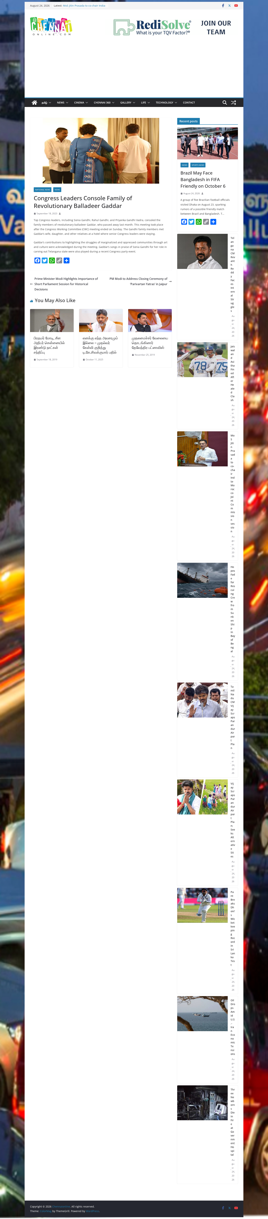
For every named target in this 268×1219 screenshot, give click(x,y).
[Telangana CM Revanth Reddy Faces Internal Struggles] (202, 287)
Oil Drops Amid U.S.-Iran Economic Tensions (233, 1027)
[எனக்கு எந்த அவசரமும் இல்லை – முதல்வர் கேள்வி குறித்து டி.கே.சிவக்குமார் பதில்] (101, 312)
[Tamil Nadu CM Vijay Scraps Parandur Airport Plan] (202, 730)
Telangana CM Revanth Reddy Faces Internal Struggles (233, 274)
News (60, 102)
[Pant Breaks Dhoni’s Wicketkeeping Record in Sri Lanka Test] (202, 941)
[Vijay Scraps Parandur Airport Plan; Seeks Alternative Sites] (202, 832)
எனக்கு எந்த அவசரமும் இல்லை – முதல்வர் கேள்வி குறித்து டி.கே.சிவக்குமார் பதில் (100, 345)
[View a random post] (233, 102)
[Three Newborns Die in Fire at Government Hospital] (202, 1134)
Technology (164, 102)
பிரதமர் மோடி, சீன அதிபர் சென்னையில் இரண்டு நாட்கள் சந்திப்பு (49, 345)
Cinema (79, 102)
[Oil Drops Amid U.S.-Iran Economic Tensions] (202, 1039)
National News (42, 189)
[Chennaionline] (34, 102)
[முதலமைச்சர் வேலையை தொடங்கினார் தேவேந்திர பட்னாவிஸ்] (150, 312)
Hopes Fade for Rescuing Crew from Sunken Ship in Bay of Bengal (233, 609)
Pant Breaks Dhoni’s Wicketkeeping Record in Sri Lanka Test (233, 928)
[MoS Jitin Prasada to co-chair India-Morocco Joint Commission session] (202, 496)
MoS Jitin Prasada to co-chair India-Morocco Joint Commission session (233, 483)
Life (143, 102)
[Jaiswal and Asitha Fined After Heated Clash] (202, 385)
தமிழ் (44, 102)
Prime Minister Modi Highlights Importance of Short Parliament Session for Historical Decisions (66, 284)
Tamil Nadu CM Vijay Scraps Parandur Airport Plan (233, 717)
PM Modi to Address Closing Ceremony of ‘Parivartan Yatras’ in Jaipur (138, 281)
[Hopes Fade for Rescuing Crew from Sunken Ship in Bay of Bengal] (202, 622)
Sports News (198, 165)
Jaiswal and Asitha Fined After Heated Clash (233, 373)
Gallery (125, 102)
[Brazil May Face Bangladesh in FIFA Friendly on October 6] (207, 143)
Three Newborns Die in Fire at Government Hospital (233, 1122)
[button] (49, 102)
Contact (189, 102)
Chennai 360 (102, 102)
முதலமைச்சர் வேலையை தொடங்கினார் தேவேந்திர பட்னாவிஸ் (150, 343)
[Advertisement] (134, 70)
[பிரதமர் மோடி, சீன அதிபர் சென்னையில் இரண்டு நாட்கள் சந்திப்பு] (52, 312)
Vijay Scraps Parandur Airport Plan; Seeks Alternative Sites (233, 820)
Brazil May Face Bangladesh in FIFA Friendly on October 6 (203, 179)
